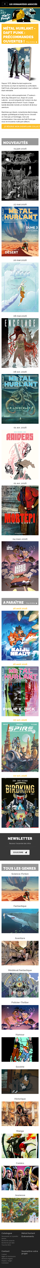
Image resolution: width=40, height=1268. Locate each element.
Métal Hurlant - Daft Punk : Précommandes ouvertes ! (19, 34)
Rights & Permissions (9, 1256)
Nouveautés (19, 143)
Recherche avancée (8, 1241)
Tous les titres (6, 1245)
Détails (19, 888)
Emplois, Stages (7, 1261)
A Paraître (19, 602)
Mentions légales (7, 1259)
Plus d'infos (30, 42)
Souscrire (18, 852)
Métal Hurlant (28, 1233)
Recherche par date (8, 1243)
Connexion (5, 1263)
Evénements (28, 1236)
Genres (4, 1238)
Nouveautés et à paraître (10, 1236)
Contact (4, 1254)
